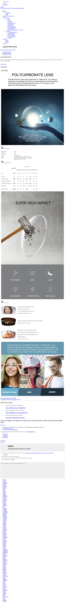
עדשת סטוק (8, 18)
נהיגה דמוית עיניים (11, 36)
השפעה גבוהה (11, 24)
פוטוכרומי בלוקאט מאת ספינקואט (7, 398)
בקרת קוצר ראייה (11, 26)
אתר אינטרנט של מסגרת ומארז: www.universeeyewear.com (12, 8)
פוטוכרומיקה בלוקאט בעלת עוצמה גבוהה (15, 417)
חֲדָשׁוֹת (7, 14)
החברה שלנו (8, 12)
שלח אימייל (3, 441)
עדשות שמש (10, 25)
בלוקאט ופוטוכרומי (11, 23)
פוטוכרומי (10, 21)
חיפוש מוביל (5, 437)
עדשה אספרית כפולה (12, 27)
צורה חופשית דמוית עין (12, 32)
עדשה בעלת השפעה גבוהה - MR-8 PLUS (16, 408)
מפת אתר (5, 435)
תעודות (7, 13)
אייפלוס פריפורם (11, 33)
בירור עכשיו (3, 425)
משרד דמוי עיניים (11, 34)
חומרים (7, 40)
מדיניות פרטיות (4, 431)
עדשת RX (8, 31)
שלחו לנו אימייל (3, 64)
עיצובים (7, 42)
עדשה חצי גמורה (11, 28)
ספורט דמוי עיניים (11, 35)
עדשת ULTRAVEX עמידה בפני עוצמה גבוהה (11, 399)
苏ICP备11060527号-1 (31, 431)
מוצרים (4, 17)
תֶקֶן (9, 19)
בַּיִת (3, 10)
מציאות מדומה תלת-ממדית (8, 16)
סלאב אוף (10, 37)
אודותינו (4, 11)
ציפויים (7, 41)
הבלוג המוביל (5, 436)
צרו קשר (4, 43)
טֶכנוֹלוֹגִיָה (5, 39)
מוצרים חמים (5, 434)
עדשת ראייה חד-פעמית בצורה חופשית (15, 29)
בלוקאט (9, 20)
